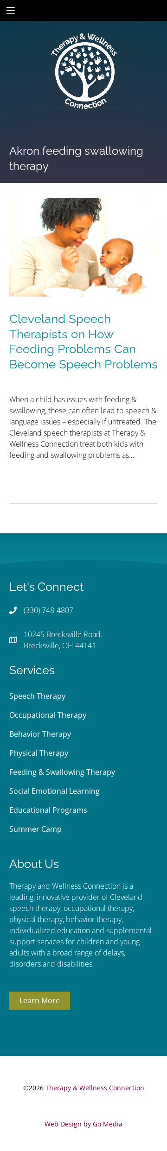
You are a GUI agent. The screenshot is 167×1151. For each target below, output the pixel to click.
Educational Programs (48, 810)
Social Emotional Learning (54, 791)
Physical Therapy (38, 753)
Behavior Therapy (40, 734)
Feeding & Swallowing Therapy (62, 772)
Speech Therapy (37, 696)
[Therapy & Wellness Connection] (83, 39)
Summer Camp (35, 829)
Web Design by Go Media (83, 1123)
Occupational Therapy (47, 715)
